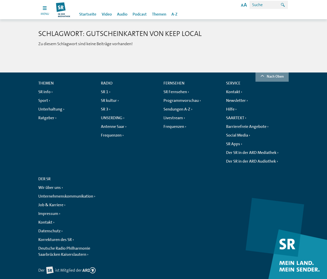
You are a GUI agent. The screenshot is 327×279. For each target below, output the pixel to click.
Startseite (87, 14)
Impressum (48, 213)
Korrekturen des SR (55, 239)
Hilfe (230, 109)
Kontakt (233, 91)
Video (107, 14)
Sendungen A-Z (177, 109)
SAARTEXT (235, 117)
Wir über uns (49, 187)
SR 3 (104, 109)
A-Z (174, 14)
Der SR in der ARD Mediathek (251, 152)
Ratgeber (46, 117)
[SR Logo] (63, 9)
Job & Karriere (50, 205)
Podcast (140, 14)
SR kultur (109, 100)
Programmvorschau (181, 100)
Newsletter (236, 100)
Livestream (173, 117)
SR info (44, 91)
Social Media (237, 135)
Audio (122, 14)
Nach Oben (275, 76)
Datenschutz (49, 231)
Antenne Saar (112, 126)
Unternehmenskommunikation (65, 196)
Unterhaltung (50, 109)
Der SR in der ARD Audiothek (251, 161)
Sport (43, 100)
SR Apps (233, 144)
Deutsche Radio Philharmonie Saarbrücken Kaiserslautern (64, 251)
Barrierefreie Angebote (246, 126)
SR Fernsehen (175, 91)
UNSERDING (111, 117)
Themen (159, 14)
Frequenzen (111, 135)
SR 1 (104, 91)
